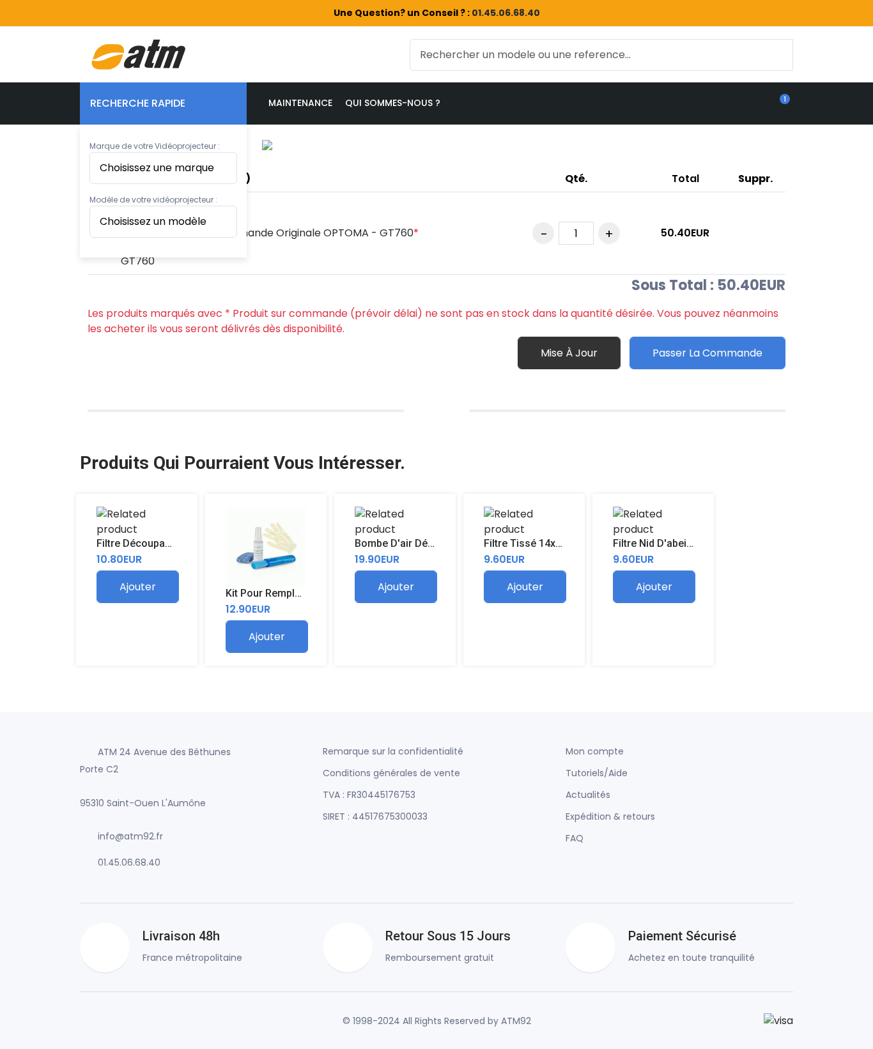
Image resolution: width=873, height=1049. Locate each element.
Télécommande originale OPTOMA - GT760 (306, 233)
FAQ (574, 838)
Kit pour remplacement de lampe (305, 593)
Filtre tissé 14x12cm (533, 543)
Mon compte (595, 751)
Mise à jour (569, 353)
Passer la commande (707, 353)
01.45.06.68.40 (506, 12)
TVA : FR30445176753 (369, 794)
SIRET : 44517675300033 (375, 816)
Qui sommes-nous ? (392, 102)
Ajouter (138, 586)
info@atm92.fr (130, 836)
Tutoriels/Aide (597, 773)
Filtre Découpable (138, 543)
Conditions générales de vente (391, 773)
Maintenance (300, 102)
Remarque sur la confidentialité (393, 751)
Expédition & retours (610, 816)
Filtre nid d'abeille (655, 543)
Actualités (588, 794)
